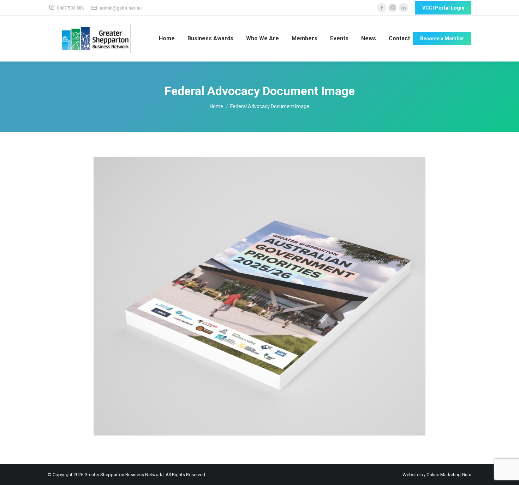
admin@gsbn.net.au (121, 8)
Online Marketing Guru (448, 474)
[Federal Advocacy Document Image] (259, 296)
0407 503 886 (70, 8)
